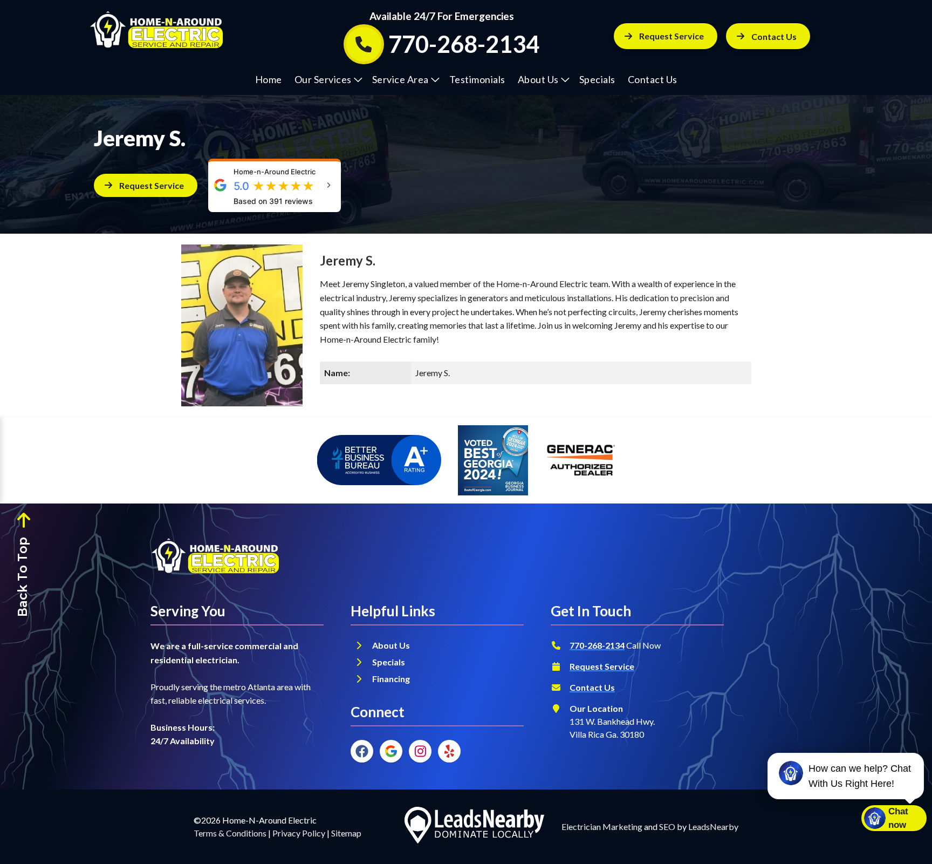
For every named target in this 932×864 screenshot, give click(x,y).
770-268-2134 (597, 645)
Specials (597, 79)
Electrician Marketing (601, 826)
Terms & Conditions (230, 833)
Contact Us (652, 79)
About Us (538, 79)
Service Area (400, 79)
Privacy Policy (298, 833)
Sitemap (346, 833)
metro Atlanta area (258, 687)
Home (268, 79)
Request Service (671, 36)
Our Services (323, 79)
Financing (392, 678)
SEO (667, 826)
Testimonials (477, 79)
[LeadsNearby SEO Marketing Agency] (474, 827)
